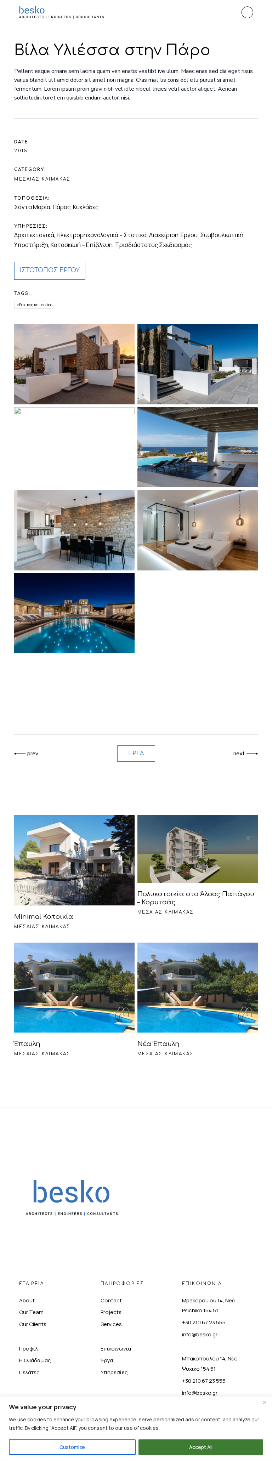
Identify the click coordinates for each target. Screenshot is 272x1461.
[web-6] (197, 447)
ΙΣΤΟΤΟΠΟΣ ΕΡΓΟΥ (50, 270)
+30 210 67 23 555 (204, 1322)
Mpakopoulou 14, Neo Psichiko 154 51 (209, 1305)
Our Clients (32, 1324)
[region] (136, 1428)
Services (111, 1324)
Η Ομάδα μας (35, 1360)
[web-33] (74, 530)
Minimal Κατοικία (43, 916)
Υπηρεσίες (114, 1372)
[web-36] (74, 364)
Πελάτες (29, 1372)
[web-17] (197, 364)
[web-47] (74, 613)
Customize (72, 1447)
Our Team (31, 1312)
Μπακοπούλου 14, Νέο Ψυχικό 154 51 (210, 1363)
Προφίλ (28, 1348)
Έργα (107, 1360)
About (27, 1300)
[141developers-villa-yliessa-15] (74, 447)
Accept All (200, 1447)
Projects (111, 1312)
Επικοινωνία (116, 1348)
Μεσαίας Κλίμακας (42, 179)
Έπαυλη (27, 1043)
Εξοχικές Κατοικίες (34, 305)
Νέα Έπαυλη (158, 1043)
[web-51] (197, 530)
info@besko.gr (199, 1334)
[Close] (264, 1402)
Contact (111, 1300)
